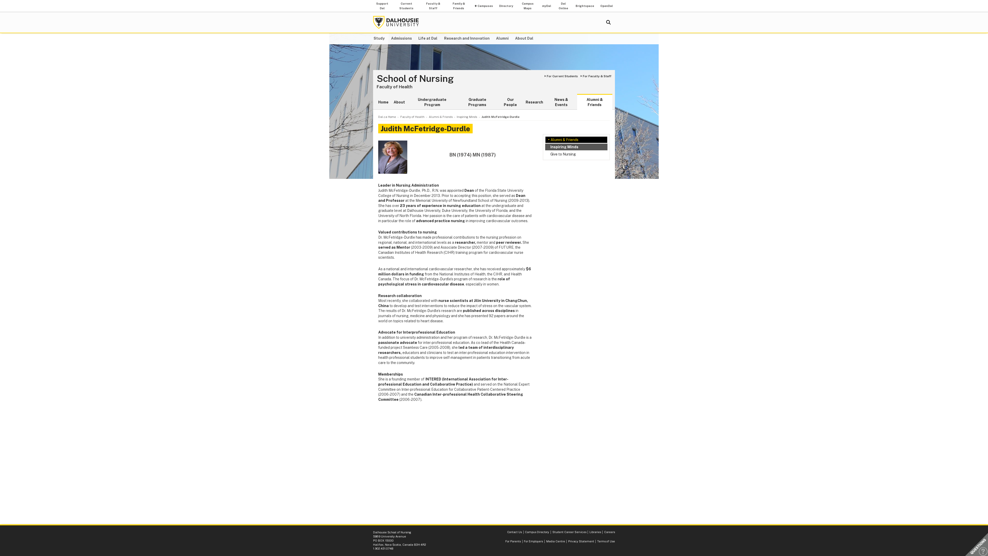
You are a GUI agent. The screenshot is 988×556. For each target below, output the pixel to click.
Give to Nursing (563, 154)
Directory (506, 5)
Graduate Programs (477, 102)
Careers (609, 532)
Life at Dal (427, 38)
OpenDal (606, 5)
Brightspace (585, 5)
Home (383, 102)
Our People (510, 102)
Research (534, 102)
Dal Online (563, 6)
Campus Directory (537, 532)
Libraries (595, 532)
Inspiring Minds (564, 147)
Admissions (401, 38)
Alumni (502, 38)
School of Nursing (415, 79)
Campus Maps (528, 6)
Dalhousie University (396, 22)
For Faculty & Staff (597, 76)
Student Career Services (569, 532)
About (399, 102)
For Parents (513, 541)
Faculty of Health (394, 86)
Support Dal (382, 6)
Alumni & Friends (595, 102)
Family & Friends (459, 6)
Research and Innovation (467, 38)
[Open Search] (608, 22)
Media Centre (555, 541)
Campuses (485, 5)
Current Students (406, 6)
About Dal (524, 38)
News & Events (561, 102)
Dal (546, 5)
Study (379, 38)
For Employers (533, 541)
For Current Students (562, 76)
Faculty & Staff (433, 6)
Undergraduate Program (432, 102)
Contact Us (514, 532)
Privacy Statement (581, 541)
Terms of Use (606, 541)
